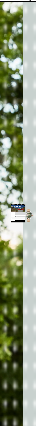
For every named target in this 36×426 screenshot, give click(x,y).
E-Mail (12, 214)
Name (12, 212)
